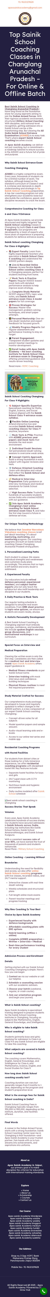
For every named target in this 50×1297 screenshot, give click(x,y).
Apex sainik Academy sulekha (25, 1237)
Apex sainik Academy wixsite (25, 1218)
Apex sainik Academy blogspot (25, 1223)
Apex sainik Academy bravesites (25, 1230)
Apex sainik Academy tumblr (25, 1228)
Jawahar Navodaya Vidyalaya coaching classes (24, 530)
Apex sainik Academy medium (25, 1225)
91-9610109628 (26, 2)
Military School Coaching (31, 849)
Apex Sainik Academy (23, 663)
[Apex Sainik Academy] (25, 18)
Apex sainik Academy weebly (25, 1221)
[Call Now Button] (43, 1291)
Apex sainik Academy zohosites (25, 1233)
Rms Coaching (18, 909)
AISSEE (24, 135)
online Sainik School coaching (22, 872)
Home (26, 1190)
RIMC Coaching (30, 366)
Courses (26, 1197)
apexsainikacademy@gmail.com (25, 7)
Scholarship (26, 1195)
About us (25, 1192)
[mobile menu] (46, 16)
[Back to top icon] (25, 1279)
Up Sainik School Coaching (22, 189)
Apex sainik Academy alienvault (25, 1235)
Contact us (25, 1200)
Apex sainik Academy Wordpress (25, 1216)
